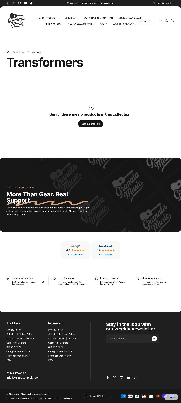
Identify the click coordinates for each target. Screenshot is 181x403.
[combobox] (164, 3)
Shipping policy (50, 398)
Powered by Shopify (39, 394)
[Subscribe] (154, 338)
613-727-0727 (13, 347)
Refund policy (11, 398)
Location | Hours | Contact (20, 338)
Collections (18, 52)
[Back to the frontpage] (7, 52)
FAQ (8, 360)
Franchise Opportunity (18, 356)
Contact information (65, 398)
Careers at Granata (16, 342)
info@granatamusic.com (18, 351)
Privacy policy (23, 398)
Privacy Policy (13, 329)
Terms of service (36, 398)
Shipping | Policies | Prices (19, 334)
